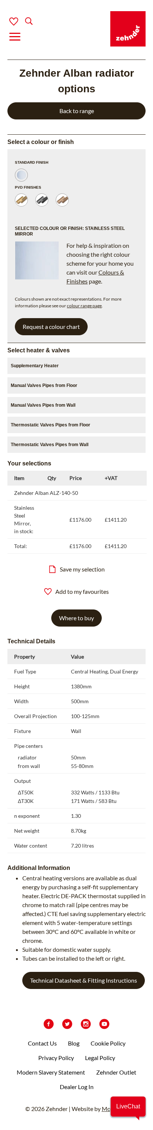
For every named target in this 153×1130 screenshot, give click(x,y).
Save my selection (82, 569)
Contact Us (42, 1043)
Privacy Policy (56, 1057)
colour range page (84, 305)
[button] (128, 1107)
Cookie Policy (108, 1043)
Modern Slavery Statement (51, 1072)
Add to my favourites (82, 591)
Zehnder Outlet (116, 1072)
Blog (73, 1043)
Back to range (76, 110)
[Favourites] (13, 21)
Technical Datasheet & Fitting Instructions (83, 980)
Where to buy (76, 617)
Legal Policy (100, 1057)
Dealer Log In (77, 1086)
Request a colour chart (51, 326)
